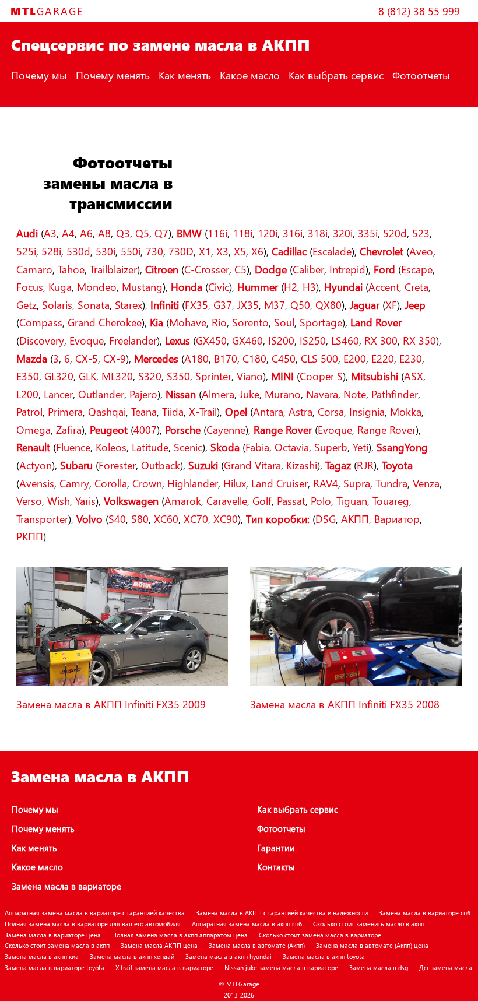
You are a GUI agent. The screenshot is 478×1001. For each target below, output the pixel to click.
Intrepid (347, 269)
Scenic (188, 447)
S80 (140, 518)
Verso (29, 500)
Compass (40, 322)
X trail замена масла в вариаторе (164, 967)
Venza (426, 483)
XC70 (196, 518)
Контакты (33, 113)
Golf (262, 500)
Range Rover (386, 429)
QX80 (328, 304)
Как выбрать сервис (336, 75)
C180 (254, 358)
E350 (27, 375)
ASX (413, 375)
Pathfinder (394, 394)
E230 (410, 358)
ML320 (117, 375)
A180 (196, 358)
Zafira (69, 429)
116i (217, 233)
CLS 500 (319, 358)
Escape (417, 269)
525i (26, 251)
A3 (50, 233)
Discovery (41, 340)
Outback (160, 465)
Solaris (57, 304)
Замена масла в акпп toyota (324, 956)
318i (318, 233)
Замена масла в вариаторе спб (424, 912)
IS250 (313, 340)
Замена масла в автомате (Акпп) (257, 945)
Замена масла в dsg (378, 967)
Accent (383, 286)
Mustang (142, 286)
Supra (356, 483)
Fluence (73, 447)
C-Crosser (206, 269)
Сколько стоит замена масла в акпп (57, 945)
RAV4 (325, 483)
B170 (225, 358)
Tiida (173, 411)
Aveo (421, 251)
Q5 (142, 233)
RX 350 (419, 340)
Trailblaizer (113, 269)
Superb (330, 447)
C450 (284, 358)
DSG (325, 518)
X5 (240, 251)
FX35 (196, 304)
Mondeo (97, 286)
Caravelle (226, 500)
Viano (250, 375)
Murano (283, 394)
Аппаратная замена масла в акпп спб (247, 924)
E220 (382, 358)
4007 (145, 429)
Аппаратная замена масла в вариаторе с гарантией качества (95, 912)
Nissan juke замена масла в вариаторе (281, 967)
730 (154, 251)
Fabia (257, 447)
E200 (354, 358)
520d (395, 233)
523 (421, 233)
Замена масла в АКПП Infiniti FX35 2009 (111, 704)
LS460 (345, 340)
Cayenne (225, 429)
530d (78, 251)
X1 (205, 251)
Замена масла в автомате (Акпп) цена (372, 945)
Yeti (360, 447)
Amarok (182, 500)
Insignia (367, 411)
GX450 (211, 340)
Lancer (58, 394)
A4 (68, 233)
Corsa (331, 411)
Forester (117, 465)
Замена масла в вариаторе (66, 886)
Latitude (150, 447)
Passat (291, 500)
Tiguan (351, 500)
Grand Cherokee (105, 322)
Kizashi (301, 465)
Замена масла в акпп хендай (132, 956)
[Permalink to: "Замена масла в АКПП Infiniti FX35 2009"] (122, 683)
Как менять (185, 75)
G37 (222, 304)
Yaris (85, 500)
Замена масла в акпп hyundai (228, 956)
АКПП (355, 518)
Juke (249, 394)
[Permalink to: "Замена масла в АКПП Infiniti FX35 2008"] (356, 683)
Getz (26, 304)
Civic (218, 286)
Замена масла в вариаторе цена (53, 935)
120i (267, 233)
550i (130, 251)
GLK (87, 375)
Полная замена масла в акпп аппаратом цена (180, 935)
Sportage (321, 322)
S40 (117, 518)
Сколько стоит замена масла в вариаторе (320, 935)
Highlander (192, 483)
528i (51, 251)
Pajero (143, 394)
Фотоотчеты (421, 75)
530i (105, 251)
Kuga (60, 286)
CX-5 (86, 358)
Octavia (292, 447)
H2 (290, 286)
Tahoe (71, 269)
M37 (274, 304)
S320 (149, 375)
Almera (218, 394)
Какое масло (250, 75)
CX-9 (114, 358)
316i (293, 233)
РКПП (29, 536)
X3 (222, 251)
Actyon (35, 465)
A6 (86, 233)
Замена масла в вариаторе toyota (54, 967)
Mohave (187, 322)
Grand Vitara (252, 465)
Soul (284, 322)
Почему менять (113, 75)
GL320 (58, 375)
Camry (74, 483)
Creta (416, 286)
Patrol (29, 411)
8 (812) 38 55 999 (419, 10)
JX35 (248, 304)
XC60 (166, 518)
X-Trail (203, 411)
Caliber (308, 269)
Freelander (133, 340)
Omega (33, 429)
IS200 (281, 340)
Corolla (110, 483)
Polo (321, 500)
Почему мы (39, 75)
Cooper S (321, 375)
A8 (104, 233)
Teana (144, 411)
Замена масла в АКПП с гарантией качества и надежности (282, 912)
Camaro (34, 269)
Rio (219, 322)
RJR (365, 465)
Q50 (300, 304)
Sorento (250, 322)
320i (343, 233)
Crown (147, 483)
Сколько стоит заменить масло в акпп (368, 924)
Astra (300, 411)
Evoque (86, 340)
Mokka (405, 411)
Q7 (161, 233)
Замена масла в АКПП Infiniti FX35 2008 (345, 704)
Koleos (111, 447)
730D (181, 251)
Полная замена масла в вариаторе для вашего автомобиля (93, 924)
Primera (65, 411)
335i (368, 233)
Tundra (391, 483)
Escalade (332, 251)
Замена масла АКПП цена (159, 945)
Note (354, 394)
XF (391, 304)
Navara (322, 394)
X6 (257, 251)
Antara (268, 411)
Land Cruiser (279, 483)
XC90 (225, 518)
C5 (240, 269)
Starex (128, 304)
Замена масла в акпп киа (42, 956)
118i (242, 233)
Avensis (36, 483)
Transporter (42, 518)
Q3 (123, 233)
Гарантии (276, 848)
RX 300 (381, 340)
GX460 (247, 340)
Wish (58, 500)
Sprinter (213, 375)
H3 (309, 286)
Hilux (234, 483)
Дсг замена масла (445, 967)
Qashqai (107, 411)
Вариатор (397, 518)
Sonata (94, 304)
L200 (27, 394)
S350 (178, 375)
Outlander (101, 394)
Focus (29, 286)
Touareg (390, 500)
